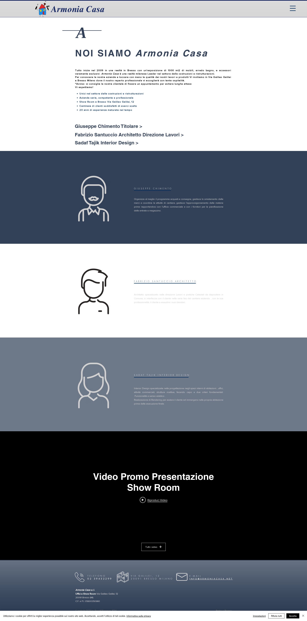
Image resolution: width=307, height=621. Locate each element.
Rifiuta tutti (276, 615)
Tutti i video (151, 547)
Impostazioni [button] (259, 615)
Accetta (293, 615)
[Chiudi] (303, 615)
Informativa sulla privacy (138, 615)
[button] (293, 8)
